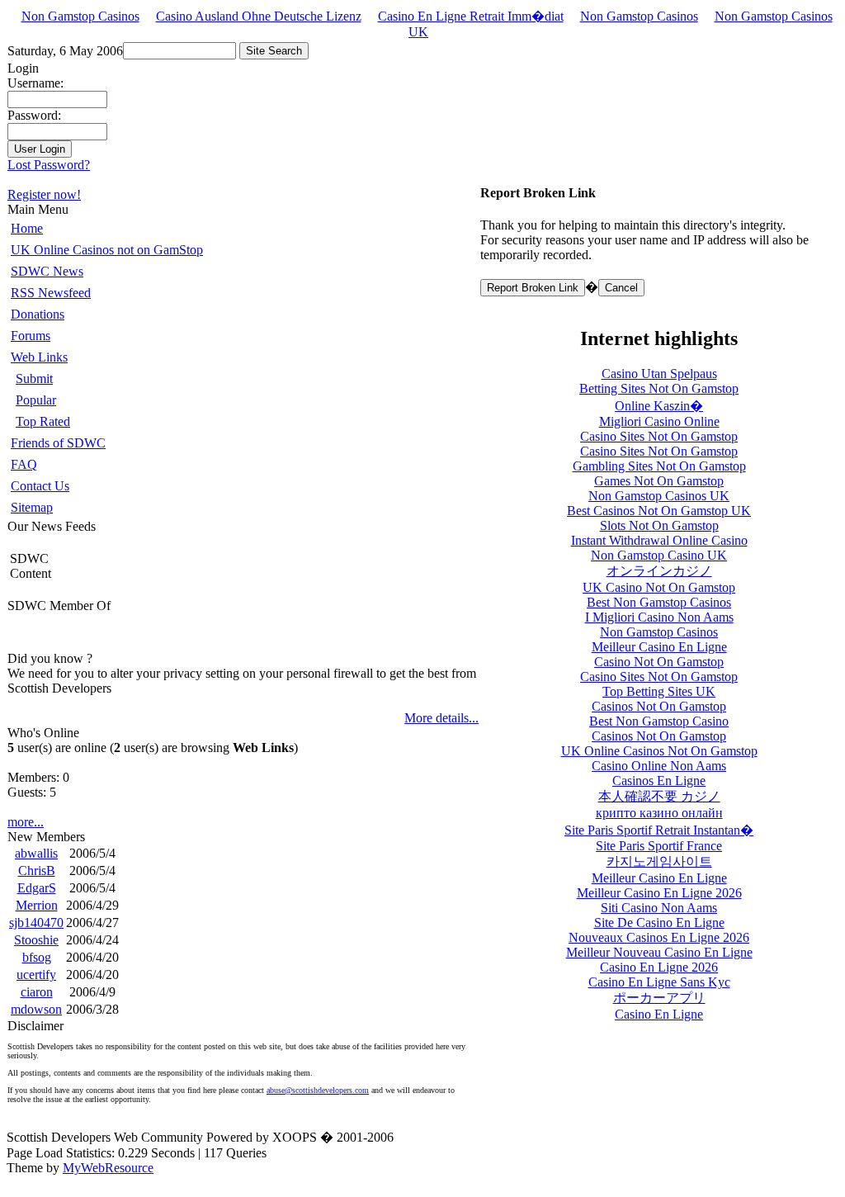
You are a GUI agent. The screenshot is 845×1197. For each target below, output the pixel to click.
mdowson (36, 1009)
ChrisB (36, 870)
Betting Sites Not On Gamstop (659, 388)
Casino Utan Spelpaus (659, 374)
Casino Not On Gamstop (659, 662)
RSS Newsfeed (51, 293)
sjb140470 (36, 922)
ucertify (36, 975)
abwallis (36, 853)
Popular (36, 400)
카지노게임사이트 (659, 861)
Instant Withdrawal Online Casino (659, 540)
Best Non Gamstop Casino (659, 721)
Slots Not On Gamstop (659, 525)
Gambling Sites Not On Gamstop (659, 466)
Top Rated (43, 421)
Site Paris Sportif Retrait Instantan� (658, 830)
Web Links (39, 357)
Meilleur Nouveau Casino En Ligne (659, 952)
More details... (441, 718)
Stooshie (36, 940)
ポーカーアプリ (659, 998)
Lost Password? (48, 165)
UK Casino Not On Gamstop (659, 587)
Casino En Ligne (659, 1014)
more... (25, 822)
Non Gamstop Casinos (80, 16)
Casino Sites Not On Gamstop (659, 436)
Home (27, 228)
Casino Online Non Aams (659, 766)
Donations (37, 314)
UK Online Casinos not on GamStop (107, 250)
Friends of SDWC (58, 443)
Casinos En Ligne (659, 781)
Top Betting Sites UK (658, 691)
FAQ (24, 464)
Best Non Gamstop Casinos (659, 602)
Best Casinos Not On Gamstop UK (659, 511)
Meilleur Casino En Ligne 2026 (659, 893)
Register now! (44, 194)
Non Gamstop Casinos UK (658, 496)
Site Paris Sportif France (659, 846)
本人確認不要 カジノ (659, 796)
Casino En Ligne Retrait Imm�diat (471, 16)
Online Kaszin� (659, 406)
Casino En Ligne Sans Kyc (659, 982)
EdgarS (36, 888)
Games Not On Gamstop (659, 481)
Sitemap (32, 507)
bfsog (36, 957)
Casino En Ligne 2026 (659, 967)
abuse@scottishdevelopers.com (318, 1090)
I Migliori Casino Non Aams (659, 617)
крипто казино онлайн (659, 813)
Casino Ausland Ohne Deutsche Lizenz (258, 16)
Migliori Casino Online (659, 421)
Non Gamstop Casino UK (659, 555)
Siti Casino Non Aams (659, 908)
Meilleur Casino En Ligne (659, 647)
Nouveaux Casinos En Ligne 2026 (659, 937)
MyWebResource (108, 1168)
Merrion (37, 905)
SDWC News (47, 271)
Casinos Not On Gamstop (659, 706)
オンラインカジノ (659, 571)
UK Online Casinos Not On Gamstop (659, 751)
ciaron (37, 992)
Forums (30, 336)
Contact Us (40, 486)
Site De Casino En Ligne (659, 922)
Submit (34, 378)
